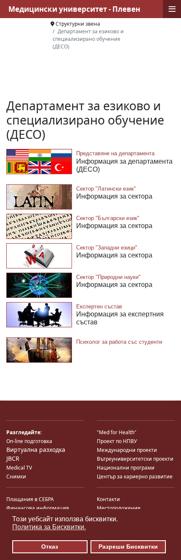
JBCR (12, 458)
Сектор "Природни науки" (108, 277)
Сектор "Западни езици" (106, 247)
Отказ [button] (49, 546)
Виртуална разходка (35, 450)
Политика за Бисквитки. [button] (49, 527)
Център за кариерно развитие (135, 476)
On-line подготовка (29, 441)
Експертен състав (99, 306)
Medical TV (19, 467)
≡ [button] (172, 9)
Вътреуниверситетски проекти (135, 458)
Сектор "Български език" (107, 218)
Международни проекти (127, 450)
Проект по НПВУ (117, 441)
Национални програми (125, 467)
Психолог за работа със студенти (119, 342)
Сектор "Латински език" (106, 189)
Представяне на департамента (115, 153)
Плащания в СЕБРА (30, 499)
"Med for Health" (116, 432)
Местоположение (119, 508)
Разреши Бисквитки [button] (128, 546)
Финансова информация (37, 508)
